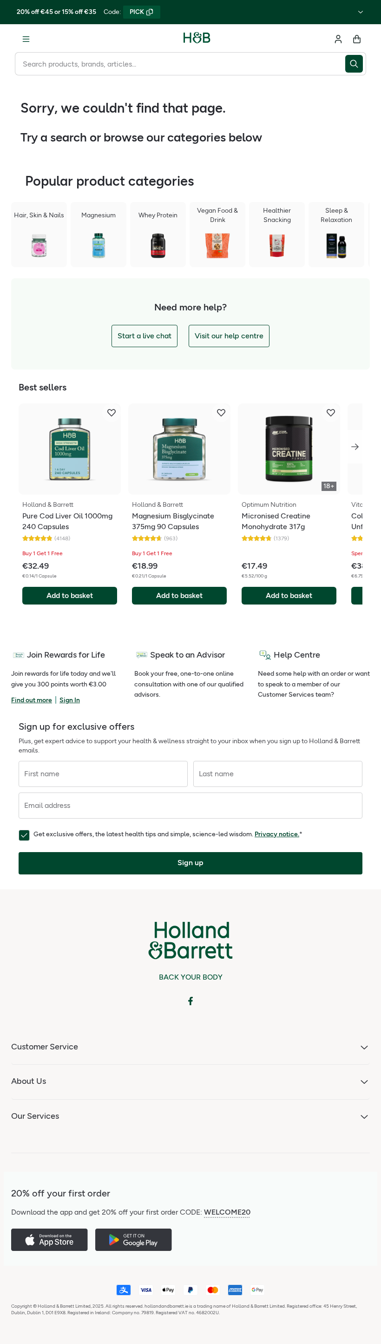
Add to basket (69, 595)
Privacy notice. (277, 834)
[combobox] (180, 63)
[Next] (355, 447)
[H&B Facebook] (190, 1001)
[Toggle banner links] (360, 12)
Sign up (190, 862)
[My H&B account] (338, 39)
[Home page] (197, 39)
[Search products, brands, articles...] (355, 63)
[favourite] (111, 412)
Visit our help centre (229, 335)
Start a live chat (144, 335)
